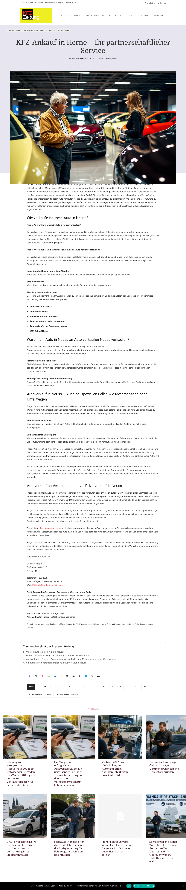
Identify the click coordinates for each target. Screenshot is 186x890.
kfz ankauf (148, 687)
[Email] (67, 676)
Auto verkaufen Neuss (50, 528)
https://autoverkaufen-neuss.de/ (47, 585)
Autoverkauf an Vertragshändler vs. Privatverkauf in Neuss (56, 662)
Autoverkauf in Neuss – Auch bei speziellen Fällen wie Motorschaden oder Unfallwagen (71, 659)
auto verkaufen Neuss (99, 687)
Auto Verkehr (63, 30)
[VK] (92, 676)
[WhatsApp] (48, 676)
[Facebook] (29, 676)
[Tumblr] (79, 676)
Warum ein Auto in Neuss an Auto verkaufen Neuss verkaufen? (58, 655)
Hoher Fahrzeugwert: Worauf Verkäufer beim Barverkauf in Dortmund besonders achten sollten (116, 848)
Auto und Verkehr (47, 30)
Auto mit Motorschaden (46, 687)
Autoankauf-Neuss (132, 687)
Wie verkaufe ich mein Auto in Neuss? (45, 651)
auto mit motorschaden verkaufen (73, 687)
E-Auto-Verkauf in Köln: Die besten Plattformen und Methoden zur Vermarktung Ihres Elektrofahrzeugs (21, 848)
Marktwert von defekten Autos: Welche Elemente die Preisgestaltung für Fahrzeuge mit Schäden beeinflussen (69, 848)
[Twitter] (36, 676)
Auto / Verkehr (13, 30)
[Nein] (182, 886)
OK (129, 886)
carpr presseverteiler (79, 58)
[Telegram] (86, 676)
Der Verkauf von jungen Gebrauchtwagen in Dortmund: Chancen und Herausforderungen (164, 766)
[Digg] (98, 676)
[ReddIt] (61, 676)
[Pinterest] (42, 676)
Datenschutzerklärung (144, 886)
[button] (160, 3)
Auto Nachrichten (30, 30)
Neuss (49, 694)
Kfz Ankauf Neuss (35, 694)
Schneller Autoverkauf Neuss (67, 694)
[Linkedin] (54, 676)
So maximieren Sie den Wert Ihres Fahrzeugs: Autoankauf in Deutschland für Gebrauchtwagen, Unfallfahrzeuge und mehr (163, 851)
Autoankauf (116, 687)
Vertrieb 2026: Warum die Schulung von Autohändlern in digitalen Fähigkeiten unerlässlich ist (115, 768)
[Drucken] (73, 676)
